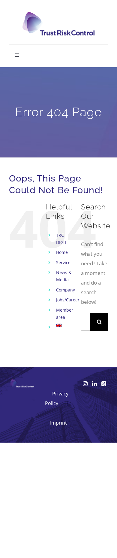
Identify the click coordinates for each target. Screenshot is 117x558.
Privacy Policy (57, 398)
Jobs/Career (68, 300)
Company (65, 290)
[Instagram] (85, 383)
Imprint (58, 422)
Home (62, 252)
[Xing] (103, 383)
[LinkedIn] (94, 383)
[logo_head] (58, 14)
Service (63, 262)
